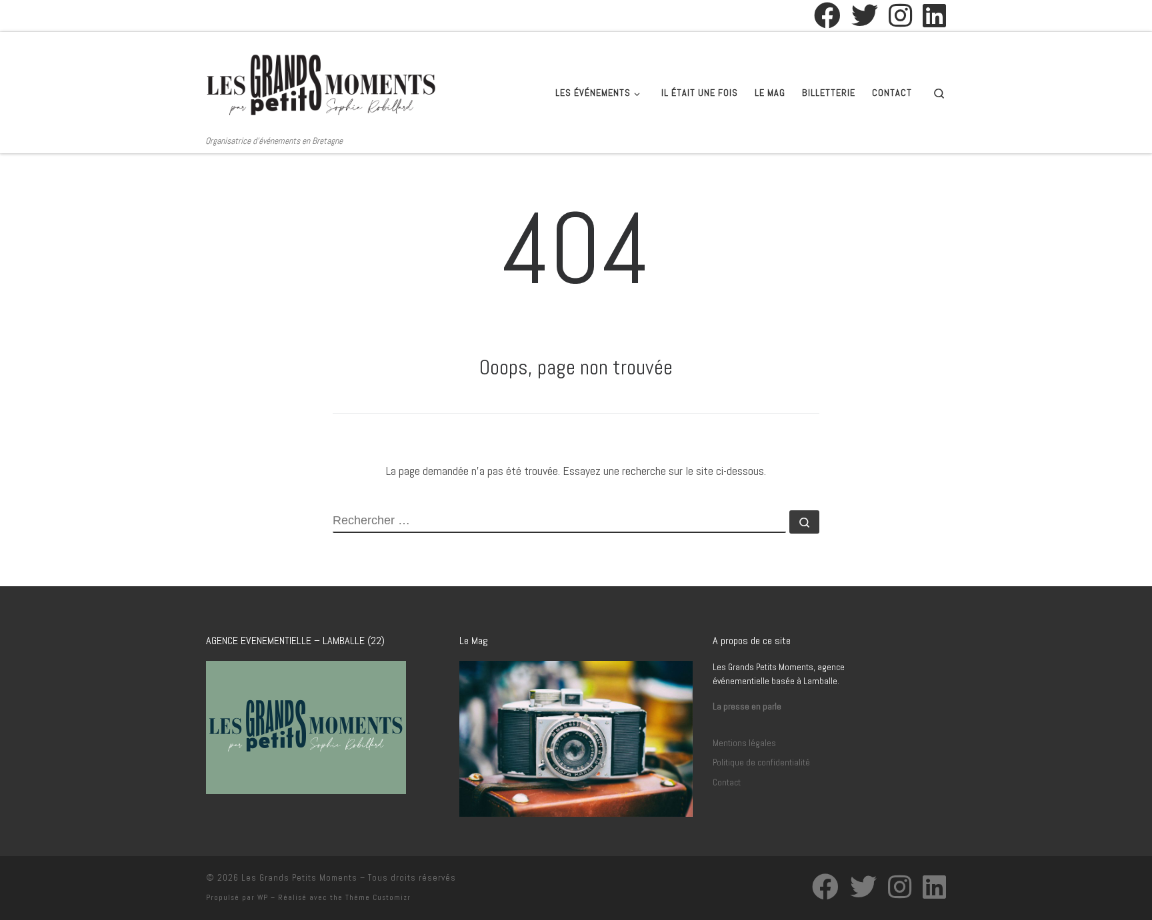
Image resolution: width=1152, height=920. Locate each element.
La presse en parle (747, 706)
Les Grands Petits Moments (299, 877)
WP (262, 897)
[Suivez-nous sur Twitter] (864, 15)
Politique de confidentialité (761, 762)
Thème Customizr (378, 897)
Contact (727, 782)
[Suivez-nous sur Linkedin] (934, 15)
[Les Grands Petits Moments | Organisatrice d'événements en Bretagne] (321, 83)
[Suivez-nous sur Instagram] (900, 15)
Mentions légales (744, 743)
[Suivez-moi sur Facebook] (827, 15)
